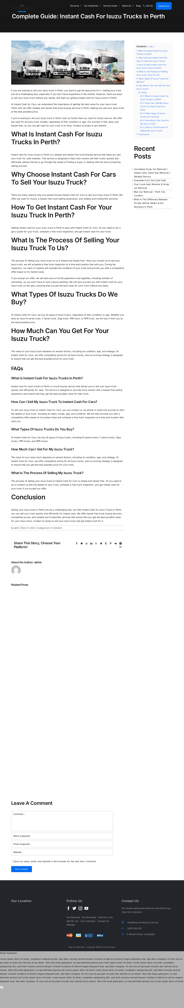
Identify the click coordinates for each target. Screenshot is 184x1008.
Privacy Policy (109, 947)
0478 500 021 (134, 928)
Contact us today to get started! (89, 125)
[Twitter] (74, 908)
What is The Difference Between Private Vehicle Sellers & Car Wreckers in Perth (150, 203)
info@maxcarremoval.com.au (142, 922)
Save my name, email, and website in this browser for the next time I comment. (55, 861)
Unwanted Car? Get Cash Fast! (150, 180)
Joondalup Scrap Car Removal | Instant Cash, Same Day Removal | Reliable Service (152, 173)
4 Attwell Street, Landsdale (141, 934)
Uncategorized (42, 528)
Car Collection (87, 921)
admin (16, 528)
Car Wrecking (89, 917)
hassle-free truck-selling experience (59, 198)
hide (151, 47)
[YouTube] (86, 908)
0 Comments (56, 528)
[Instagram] (80, 908)
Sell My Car (73, 921)
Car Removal (73, 917)
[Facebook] (68, 908)
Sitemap (71, 924)
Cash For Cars (105, 917)
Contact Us (103, 921)
